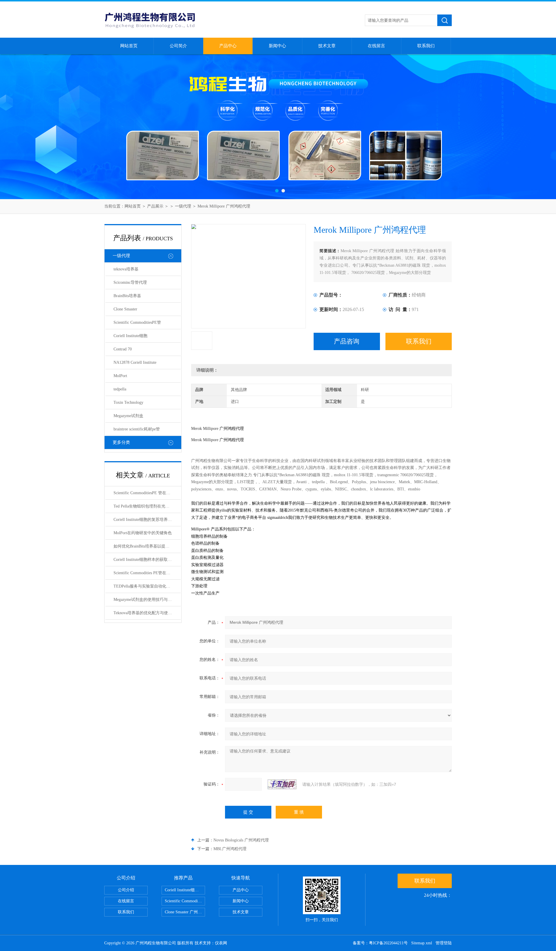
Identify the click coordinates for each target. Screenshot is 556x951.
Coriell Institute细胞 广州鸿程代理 (185, 890)
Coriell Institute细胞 (130, 336)
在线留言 (376, 45)
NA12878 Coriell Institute (135, 362)
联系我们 (426, 45)
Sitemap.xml (421, 943)
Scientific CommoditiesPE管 (137, 322)
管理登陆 (444, 943)
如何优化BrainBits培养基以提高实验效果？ (147, 546)
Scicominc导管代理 (130, 282)
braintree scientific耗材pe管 (137, 429)
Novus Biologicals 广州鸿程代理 (241, 840)
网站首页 (129, 45)
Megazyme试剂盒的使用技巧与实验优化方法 (147, 599)
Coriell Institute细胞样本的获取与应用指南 (147, 559)
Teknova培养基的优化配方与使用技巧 (147, 613)
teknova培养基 (126, 269)
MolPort (120, 376)
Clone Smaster (125, 309)
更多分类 (121, 442)
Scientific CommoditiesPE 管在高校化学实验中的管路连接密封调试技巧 (147, 493)
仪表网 (221, 943)
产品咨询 (346, 341)
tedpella (120, 389)
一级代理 (183, 206)
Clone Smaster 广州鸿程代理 (185, 912)
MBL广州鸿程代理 (229, 849)
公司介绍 (126, 890)
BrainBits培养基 (127, 296)
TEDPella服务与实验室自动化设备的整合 (147, 586)
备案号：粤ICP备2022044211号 (380, 943)
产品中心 (228, 45)
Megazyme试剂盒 (128, 416)
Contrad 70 (123, 349)
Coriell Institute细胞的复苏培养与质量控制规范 (147, 519)
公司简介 (178, 45)
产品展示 (155, 206)
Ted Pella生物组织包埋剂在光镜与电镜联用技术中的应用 (147, 506)
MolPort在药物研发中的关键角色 (143, 533)
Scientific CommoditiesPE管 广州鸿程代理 (185, 901)
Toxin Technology (128, 402)
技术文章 (327, 45)
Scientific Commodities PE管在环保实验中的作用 (147, 573)
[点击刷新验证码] (282, 784)
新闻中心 (277, 45)
